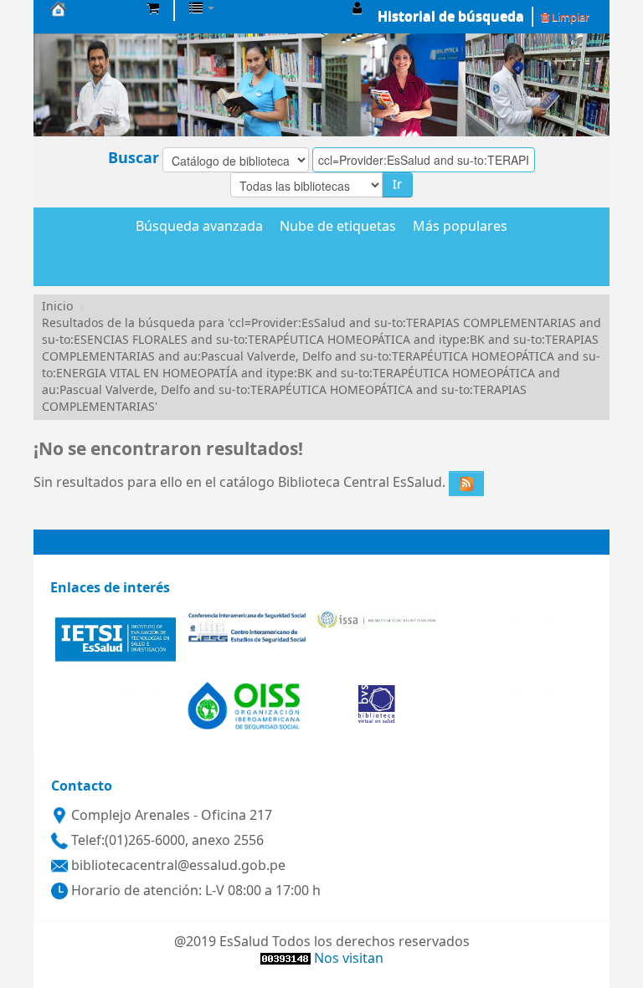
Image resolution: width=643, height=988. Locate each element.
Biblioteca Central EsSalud (92, 8)
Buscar (133, 158)
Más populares (460, 227)
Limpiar (569, 17)
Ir (397, 184)
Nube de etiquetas (338, 227)
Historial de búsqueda (451, 17)
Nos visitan (348, 959)
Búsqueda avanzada (199, 227)
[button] (153, 8)
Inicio (57, 306)
